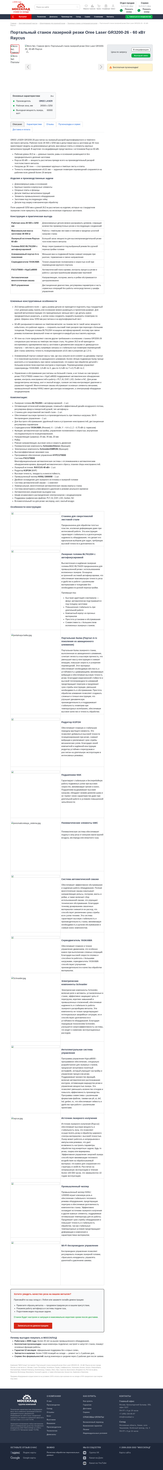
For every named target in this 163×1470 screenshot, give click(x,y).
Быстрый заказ (141, 56)
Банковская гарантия (92, 1426)
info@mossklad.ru (126, 1417)
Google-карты (29, 1458)
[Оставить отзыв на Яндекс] (15, 1452)
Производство (53, 1405)
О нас (49, 1401)
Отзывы (50, 124)
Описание (17, 124)
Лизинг (86, 1429)
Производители (54, 1427)
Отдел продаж (127, 3)
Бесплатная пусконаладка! (125, 67)
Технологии (52, 1431)
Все (52, 96)
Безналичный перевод (93, 1422)
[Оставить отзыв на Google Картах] (15, 1458)
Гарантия (87, 1405)
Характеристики (34, 124)
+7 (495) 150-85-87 (127, 1414)
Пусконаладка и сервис (69, 124)
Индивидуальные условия (95, 1433)
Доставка (87, 1408)
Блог (49, 1416)
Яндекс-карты (29, 1452)
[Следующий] (98, 66)
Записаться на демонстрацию (33, 1326)
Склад (49, 1408)
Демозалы (51, 1434)
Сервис (145, 3)
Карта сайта (125, 1452)
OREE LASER (46, 101)
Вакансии (51, 1423)
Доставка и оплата (21, 129)
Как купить (88, 1401)
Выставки (51, 1420)
